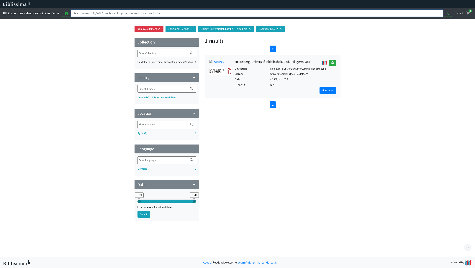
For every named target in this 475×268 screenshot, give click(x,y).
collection (166, 42)
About (459, 13)
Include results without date (156, 207)
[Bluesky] (184, 4)
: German (180, 29)
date (166, 184)
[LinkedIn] (178, 4)
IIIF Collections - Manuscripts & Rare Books (31, 13)
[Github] (202, 4)
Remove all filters (148, 29)
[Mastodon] (190, 4)
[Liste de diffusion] (172, 4)
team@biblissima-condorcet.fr (257, 262)
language (166, 148)
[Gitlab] (208, 4)
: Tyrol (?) (270, 29)
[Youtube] (196, 4)
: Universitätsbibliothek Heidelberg (226, 29)
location (166, 113)
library (166, 77)
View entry (328, 90)
